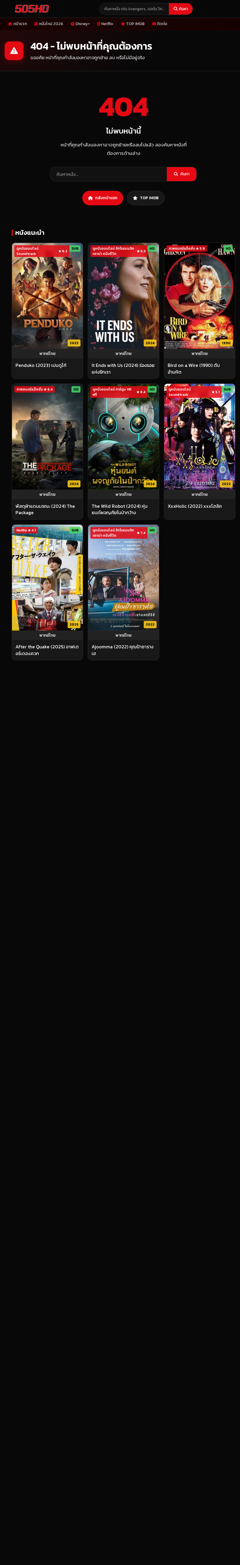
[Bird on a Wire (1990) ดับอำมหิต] (199, 296)
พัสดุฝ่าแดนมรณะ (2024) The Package (45, 509)
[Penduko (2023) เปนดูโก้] (47, 296)
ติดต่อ (162, 24)
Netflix (107, 24)
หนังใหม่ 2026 (51, 24)
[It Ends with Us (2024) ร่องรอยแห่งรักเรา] (123, 296)
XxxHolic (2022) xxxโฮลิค (195, 506)
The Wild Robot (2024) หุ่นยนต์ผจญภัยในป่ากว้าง (120, 509)
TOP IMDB (135, 24)
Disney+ (83, 24)
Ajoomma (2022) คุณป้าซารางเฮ (122, 650)
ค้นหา (183, 9)
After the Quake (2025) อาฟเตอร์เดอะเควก (47, 650)
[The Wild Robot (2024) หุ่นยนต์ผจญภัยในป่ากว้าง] (123, 437)
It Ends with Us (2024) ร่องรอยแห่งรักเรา (123, 368)
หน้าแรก (20, 24)
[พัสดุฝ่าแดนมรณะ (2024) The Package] (47, 437)
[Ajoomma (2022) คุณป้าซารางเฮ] (123, 578)
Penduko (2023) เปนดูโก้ (41, 365)
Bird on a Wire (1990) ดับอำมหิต (194, 368)
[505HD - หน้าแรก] (31, 8)
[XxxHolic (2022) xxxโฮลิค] (199, 437)
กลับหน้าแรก (106, 198)
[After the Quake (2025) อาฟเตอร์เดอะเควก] (47, 578)
